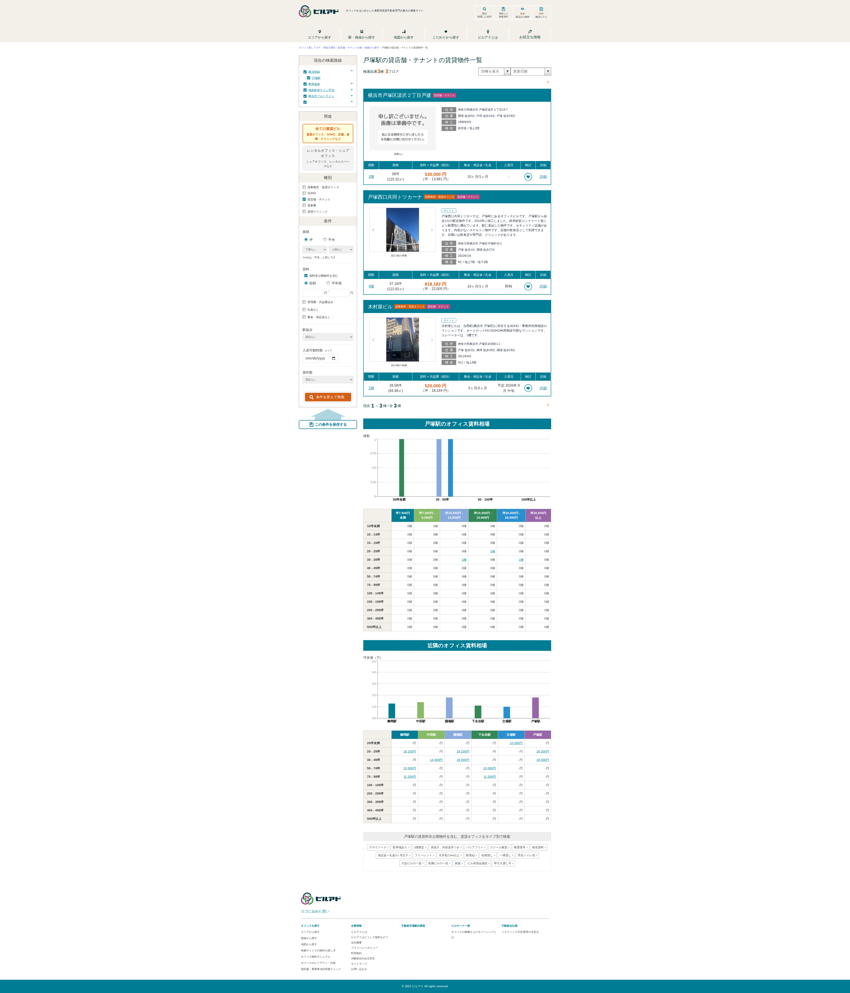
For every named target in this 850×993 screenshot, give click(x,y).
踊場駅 (458, 734)
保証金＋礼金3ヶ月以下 (393, 855)
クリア (328, 350)
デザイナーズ (377, 847)
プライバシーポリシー (364, 947)
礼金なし (313, 309)
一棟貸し (505, 855)
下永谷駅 (484, 734)
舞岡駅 (405, 734)
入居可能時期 (317, 350)
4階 (371, 286)
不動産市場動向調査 (413, 925)
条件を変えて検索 (330, 397)
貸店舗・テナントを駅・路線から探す (358, 47)
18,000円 (463, 760)
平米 (331, 240)
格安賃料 (538, 847)
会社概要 (356, 942)
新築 (458, 863)
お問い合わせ (359, 969)
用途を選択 (329, 47)
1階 (371, 177)
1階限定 (419, 847)
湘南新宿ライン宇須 (321, 90)
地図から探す (309, 944)
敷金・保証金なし (318, 317)
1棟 (492, 551)
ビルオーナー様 (460, 925)
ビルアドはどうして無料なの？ (369, 937)
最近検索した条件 (484, 15)
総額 (312, 283)
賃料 (306, 269)
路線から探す (309, 938)
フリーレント (423, 855)
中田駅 (431, 734)
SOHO (311, 193)
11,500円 (410, 776)
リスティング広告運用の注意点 (520, 931)
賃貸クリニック (317, 211)
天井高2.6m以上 (449, 855)
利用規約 (356, 953)
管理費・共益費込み (320, 302)
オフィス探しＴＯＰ (310, 47)
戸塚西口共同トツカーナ (395, 197)
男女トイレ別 (526, 855)
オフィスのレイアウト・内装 (318, 962)
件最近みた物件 (523, 15)
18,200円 (409, 751)
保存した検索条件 (503, 15)
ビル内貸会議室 (477, 863)
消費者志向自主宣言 (363, 958)
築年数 (308, 372)
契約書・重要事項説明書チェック (321, 969)
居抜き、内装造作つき (445, 847)
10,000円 (516, 743)
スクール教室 (498, 847)
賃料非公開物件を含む (323, 275)
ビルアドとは (359, 931)
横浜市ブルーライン (321, 96)
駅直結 (470, 855)
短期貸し (487, 855)
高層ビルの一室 (438, 863)
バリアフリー (474, 847)
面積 (306, 232)
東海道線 (314, 84)
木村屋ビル (380, 306)
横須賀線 (314, 71)
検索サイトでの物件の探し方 (318, 950)
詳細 (543, 177)
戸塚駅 (316, 78)
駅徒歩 (308, 330)
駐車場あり (400, 847)
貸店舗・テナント (318, 199)
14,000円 (436, 760)
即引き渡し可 (502, 863)
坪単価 (337, 283)
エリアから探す (310, 931)
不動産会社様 (510, 925)
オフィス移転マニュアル (315, 956)
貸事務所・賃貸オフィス (323, 187)
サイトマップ (359, 963)
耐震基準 (519, 847)
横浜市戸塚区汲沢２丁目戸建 (399, 95)
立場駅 (511, 734)
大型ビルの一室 (411, 863)
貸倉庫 (311, 205)
